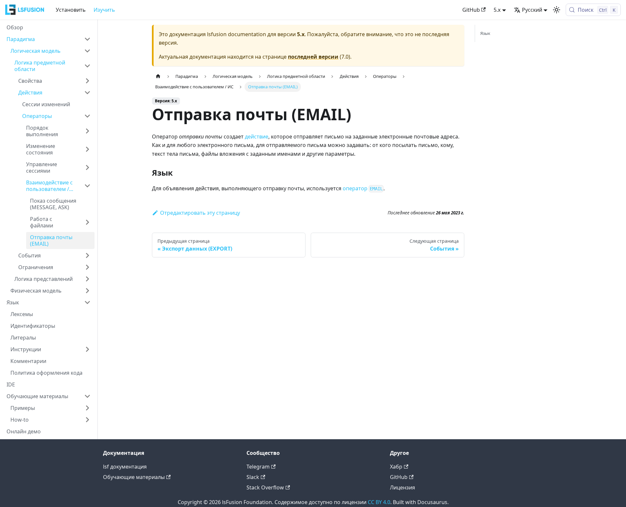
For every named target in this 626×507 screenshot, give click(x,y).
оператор (363, 188)
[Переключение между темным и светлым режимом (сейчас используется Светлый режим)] (556, 10)
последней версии (313, 56)
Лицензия (402, 487)
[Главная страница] (158, 76)
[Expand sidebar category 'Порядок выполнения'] (87, 131)
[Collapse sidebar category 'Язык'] (87, 302)
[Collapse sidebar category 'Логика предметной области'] (87, 65)
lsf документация (125, 466)
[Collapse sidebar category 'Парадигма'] (87, 39)
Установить (71, 9)
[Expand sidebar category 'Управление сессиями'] (87, 167)
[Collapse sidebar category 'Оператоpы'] (87, 116)
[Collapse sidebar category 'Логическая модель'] (87, 51)
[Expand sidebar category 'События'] (87, 255)
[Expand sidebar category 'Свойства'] (87, 81)
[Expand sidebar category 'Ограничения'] (87, 267)
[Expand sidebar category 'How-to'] (87, 419)
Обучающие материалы (134, 477)
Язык (485, 33)
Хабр (396, 466)
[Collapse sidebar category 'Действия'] (87, 92)
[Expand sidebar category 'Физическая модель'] (87, 290)
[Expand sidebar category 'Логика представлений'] (87, 279)
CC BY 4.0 (379, 502)
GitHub (471, 9)
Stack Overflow (265, 487)
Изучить (104, 9)
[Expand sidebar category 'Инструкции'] (87, 349)
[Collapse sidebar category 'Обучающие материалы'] (87, 396)
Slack (252, 477)
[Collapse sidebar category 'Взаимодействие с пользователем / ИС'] (87, 185)
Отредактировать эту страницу (200, 212)
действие (256, 136)
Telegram (258, 466)
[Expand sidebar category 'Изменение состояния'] (87, 149)
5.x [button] (497, 9)
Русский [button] (532, 9)
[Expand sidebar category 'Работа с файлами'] (87, 222)
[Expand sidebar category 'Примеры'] (87, 408)
